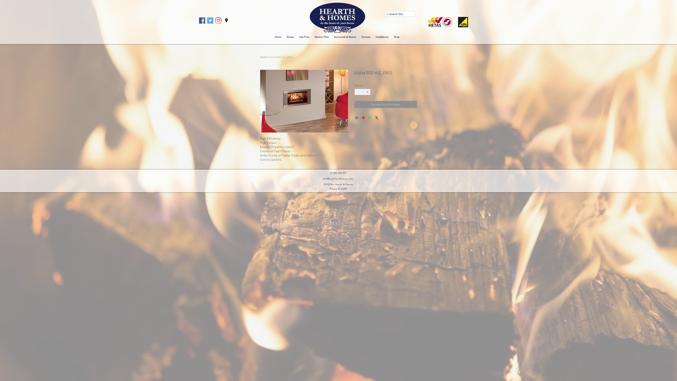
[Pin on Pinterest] (363, 118)
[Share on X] (377, 118)
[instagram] (218, 20)
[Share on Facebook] (357, 118)
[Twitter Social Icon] (210, 20)
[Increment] (368, 92)
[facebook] (202, 20)
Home (263, 57)
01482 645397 (338, 173)
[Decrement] (357, 92)
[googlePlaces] (226, 20)
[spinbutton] (362, 92)
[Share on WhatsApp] (370, 118)
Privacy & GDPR (338, 188)
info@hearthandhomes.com (338, 178)
